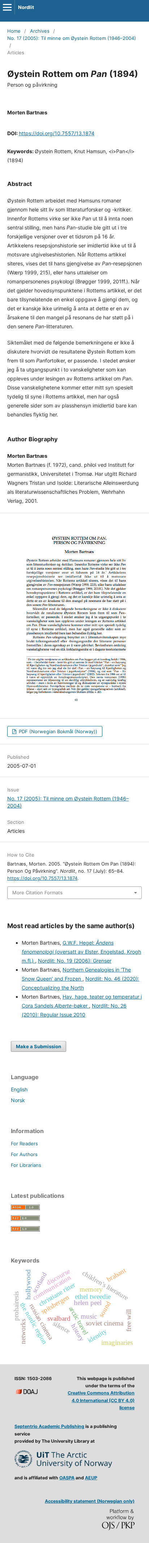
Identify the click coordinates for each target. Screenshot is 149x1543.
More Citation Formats (37, 892)
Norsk (18, 1100)
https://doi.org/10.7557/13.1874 (56, 133)
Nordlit (26, 7)
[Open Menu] (7, 7)
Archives (40, 31)
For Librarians (26, 1165)
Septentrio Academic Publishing (49, 1426)
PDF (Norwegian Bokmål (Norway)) (57, 731)
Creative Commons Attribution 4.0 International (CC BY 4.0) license (101, 1400)
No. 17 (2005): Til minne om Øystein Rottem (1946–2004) (71, 38)
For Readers (24, 1143)
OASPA (66, 1477)
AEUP (91, 1477)
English (19, 1089)
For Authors (24, 1154)
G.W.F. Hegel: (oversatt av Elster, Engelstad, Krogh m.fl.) (81, 952)
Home (14, 31)
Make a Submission (38, 1046)
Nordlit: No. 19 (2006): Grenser (74, 961)
